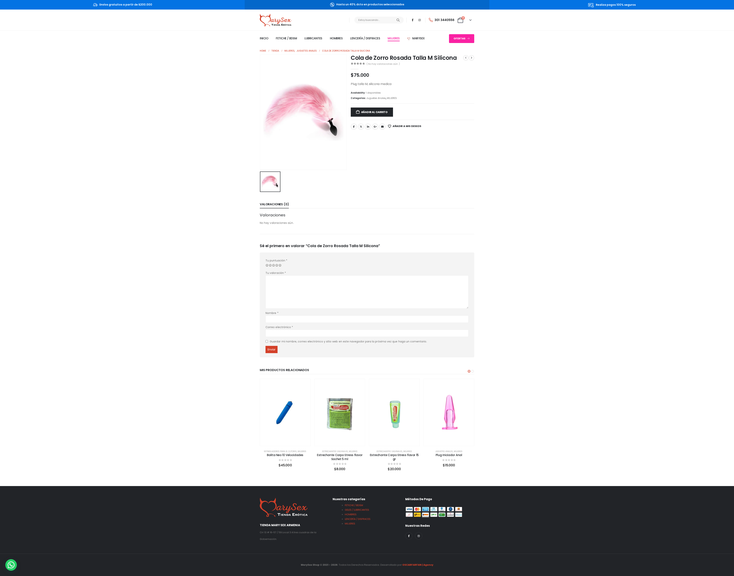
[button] (469, 371)
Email (382, 127)
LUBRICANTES (313, 38)
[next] (471, 58)
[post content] (285, 412)
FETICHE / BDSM (286, 38)
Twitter (361, 127)
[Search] (398, 20)
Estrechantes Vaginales (335, 451)
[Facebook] (412, 20)
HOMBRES (336, 38)
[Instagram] (419, 20)
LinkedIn (368, 127)
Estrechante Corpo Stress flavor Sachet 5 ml (339, 457)
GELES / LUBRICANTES (357, 509)
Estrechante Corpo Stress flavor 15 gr (394, 457)
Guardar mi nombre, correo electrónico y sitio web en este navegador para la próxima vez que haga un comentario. (348, 341)
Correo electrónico (279, 327)
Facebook (354, 127)
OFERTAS (460, 38)
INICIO (264, 38)
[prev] (465, 58)
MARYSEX (418, 38)
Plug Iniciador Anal (449, 455)
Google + (375, 127)
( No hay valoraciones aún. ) (383, 64)
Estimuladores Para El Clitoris (280, 451)
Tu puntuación (276, 260)
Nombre (272, 313)
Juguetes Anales (376, 98)
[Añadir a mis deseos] (304, 384)
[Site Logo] (275, 20)
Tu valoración (276, 273)
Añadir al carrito (374, 112)
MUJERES (394, 38)
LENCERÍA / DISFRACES (365, 38)
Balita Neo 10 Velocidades (285, 455)
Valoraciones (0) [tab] (274, 204)
